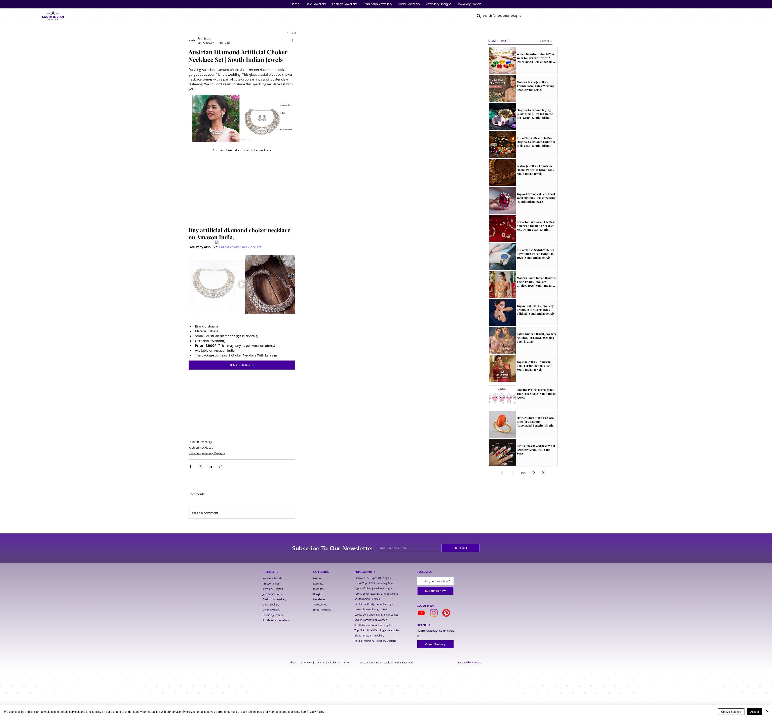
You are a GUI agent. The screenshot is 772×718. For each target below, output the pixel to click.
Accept (754, 712)
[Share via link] (220, 466)
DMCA (347, 662)
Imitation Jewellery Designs (207, 453)
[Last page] (543, 472)
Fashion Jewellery (200, 442)
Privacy (308, 662)
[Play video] (242, 284)
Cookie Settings (731, 712)
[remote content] (242, 196)
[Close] (767, 711)
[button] (478, 16)
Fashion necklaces (201, 447)
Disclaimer (334, 662)
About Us (295, 662)
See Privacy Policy (312, 712)
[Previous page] (512, 472)
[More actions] (292, 40)
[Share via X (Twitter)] (200, 466)
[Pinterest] (446, 613)
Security (319, 662)
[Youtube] (421, 613)
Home (317, 578)
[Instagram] (434, 613)
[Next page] (534, 472)
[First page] (502, 472)
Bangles (317, 594)
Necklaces (319, 599)
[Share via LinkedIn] (210, 466)
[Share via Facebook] (190, 466)
